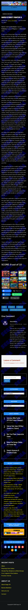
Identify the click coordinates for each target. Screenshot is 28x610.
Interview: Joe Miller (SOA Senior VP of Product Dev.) (13, 488)
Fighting (20, 307)
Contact (3, 594)
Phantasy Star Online (7, 568)
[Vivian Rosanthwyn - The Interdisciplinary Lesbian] (14, 533)
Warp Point (17, 530)
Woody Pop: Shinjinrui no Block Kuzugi (12, 571)
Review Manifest (6, 587)
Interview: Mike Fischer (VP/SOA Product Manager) (15, 419)
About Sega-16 (5, 584)
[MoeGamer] (20, 533)
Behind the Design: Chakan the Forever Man (14, 443)
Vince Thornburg (12, 20)
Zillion (3, 566)
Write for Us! (5, 591)
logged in (12, 363)
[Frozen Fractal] (8, 533)
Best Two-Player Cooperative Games (15, 435)
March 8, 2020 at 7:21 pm (16, 324)
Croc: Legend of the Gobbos (9, 573)
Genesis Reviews (7, 14)
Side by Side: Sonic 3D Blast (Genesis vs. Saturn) (15, 427)
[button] (14, 7)
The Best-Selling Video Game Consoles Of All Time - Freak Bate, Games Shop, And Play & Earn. (14, 469)
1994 (4, 307)
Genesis (5, 309)
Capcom (12, 307)
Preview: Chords (6, 575)
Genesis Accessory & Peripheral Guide (13, 451)
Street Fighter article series (17, 309)
